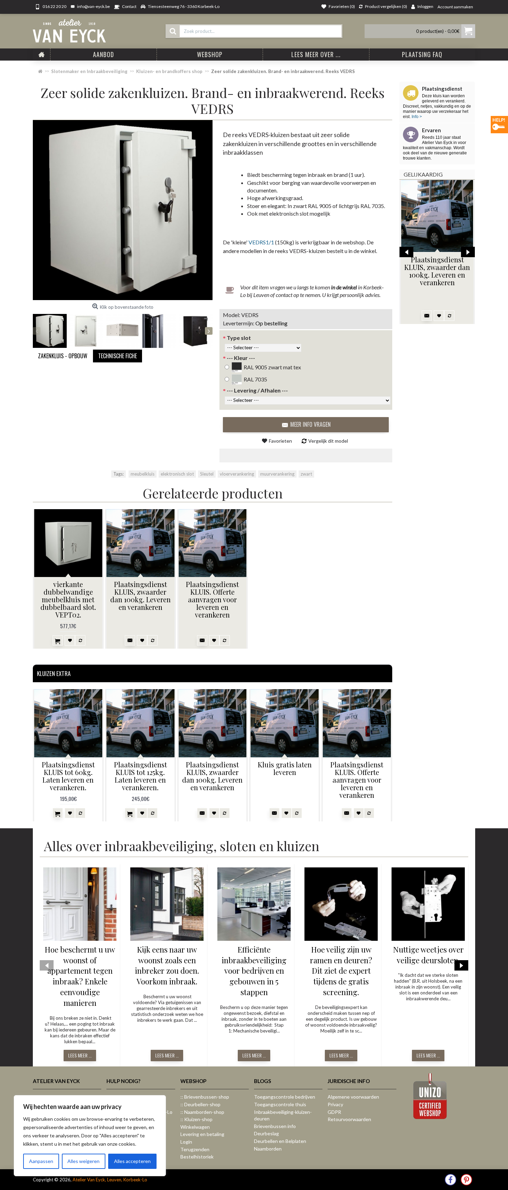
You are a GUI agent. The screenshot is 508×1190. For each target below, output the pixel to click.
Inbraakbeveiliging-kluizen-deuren (283, 1115)
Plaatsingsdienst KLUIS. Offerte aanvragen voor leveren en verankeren (212, 599)
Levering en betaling (202, 1134)
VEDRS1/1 (261, 242)
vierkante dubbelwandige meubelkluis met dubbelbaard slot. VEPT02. (68, 599)
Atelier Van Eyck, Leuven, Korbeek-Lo (110, 1179)
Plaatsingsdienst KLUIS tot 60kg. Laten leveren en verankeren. (68, 776)
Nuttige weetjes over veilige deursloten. (428, 954)
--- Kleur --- (241, 357)
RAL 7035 (255, 379)
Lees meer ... (80, 1055)
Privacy (335, 1104)
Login (186, 1142)
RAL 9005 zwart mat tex (272, 367)
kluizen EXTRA (53, 673)
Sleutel (207, 474)
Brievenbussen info (275, 1126)
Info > (416, 116)
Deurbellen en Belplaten (280, 1141)
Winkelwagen (195, 1127)
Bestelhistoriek (197, 1157)
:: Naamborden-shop (202, 1112)
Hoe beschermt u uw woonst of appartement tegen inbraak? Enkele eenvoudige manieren (80, 976)
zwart (306, 474)
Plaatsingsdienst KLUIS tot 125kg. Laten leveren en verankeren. (140, 776)
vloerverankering (237, 474)
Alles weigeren (83, 1161)
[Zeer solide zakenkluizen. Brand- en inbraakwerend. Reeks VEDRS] (123, 210)
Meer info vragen (310, 424)
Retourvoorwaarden (349, 1119)
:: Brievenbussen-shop (204, 1097)
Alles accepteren (132, 1161)
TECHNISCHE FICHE (117, 356)
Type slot (239, 337)
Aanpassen (41, 1161)
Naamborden (268, 1149)
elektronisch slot (177, 474)
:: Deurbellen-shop (200, 1104)
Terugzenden (194, 1149)
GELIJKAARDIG (423, 174)
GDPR (334, 1112)
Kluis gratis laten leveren (285, 768)
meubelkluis (142, 474)
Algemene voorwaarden (353, 1097)
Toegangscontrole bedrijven (284, 1097)
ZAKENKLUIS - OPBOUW (62, 356)
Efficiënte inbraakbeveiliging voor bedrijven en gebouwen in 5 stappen (254, 970)
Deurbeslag (266, 1133)
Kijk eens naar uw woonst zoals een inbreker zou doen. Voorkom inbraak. (167, 965)
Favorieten (280, 441)
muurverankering (277, 474)
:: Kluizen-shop (196, 1119)
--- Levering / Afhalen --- (257, 390)
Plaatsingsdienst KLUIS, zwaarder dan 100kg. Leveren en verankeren (437, 271)
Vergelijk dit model (328, 441)
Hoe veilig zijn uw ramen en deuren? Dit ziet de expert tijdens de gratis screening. (341, 970)
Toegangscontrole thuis (280, 1104)
